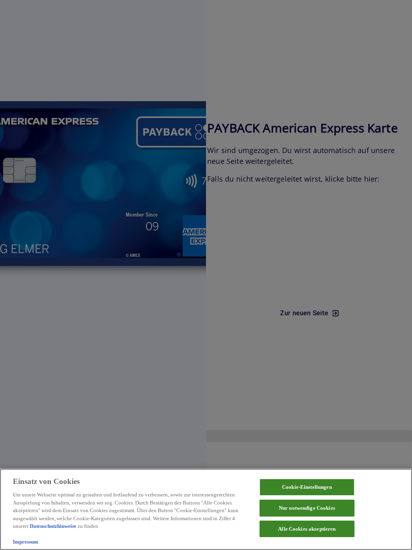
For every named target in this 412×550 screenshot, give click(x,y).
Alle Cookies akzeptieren (307, 529)
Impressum (25, 542)
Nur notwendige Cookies (307, 508)
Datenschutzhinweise (53, 526)
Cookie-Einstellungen (307, 487)
